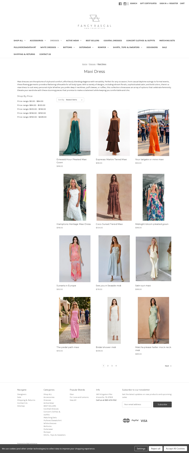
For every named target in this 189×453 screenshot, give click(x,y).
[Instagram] (125, 3)
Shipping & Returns (24, 54)
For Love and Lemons (79, 397)
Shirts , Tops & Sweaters (126, 47)
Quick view (72, 128)
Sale (164, 47)
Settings (141, 448)
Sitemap (21, 406)
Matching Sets (167, 40)
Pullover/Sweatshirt (25, 47)
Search (133, 3)
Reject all (155, 448)
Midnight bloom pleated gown (152, 224)
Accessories (36, 40)
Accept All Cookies (175, 448)
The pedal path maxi (68, 347)
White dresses (48, 47)
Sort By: (61, 100)
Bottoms (67, 47)
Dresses (54, 40)
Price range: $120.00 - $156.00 (31, 109)
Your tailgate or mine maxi (149, 159)
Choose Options (75, 137)
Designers (152, 47)
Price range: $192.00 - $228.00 (31, 117)
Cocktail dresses (113, 40)
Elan (72, 394)
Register (173, 3)
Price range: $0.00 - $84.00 (30, 101)
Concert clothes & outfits (140, 40)
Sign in (163, 3)
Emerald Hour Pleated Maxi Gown (71, 161)
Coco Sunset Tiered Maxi (109, 224)
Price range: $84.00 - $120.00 (31, 105)
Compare (73, 133)
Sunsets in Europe (66, 285)
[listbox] (75, 100)
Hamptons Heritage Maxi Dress (74, 224)
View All (73, 400)
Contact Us (45, 54)
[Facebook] (120, 3)
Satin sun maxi (143, 285)
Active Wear (72, 40)
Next (167, 366)
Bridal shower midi (106, 347)
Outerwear (85, 47)
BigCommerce (31, 443)
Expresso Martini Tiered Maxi (111, 159)
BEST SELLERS (92, 40)
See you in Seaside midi (108, 285)
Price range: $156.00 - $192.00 (31, 113)
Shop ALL (18, 40)
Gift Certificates (148, 3)
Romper (102, 47)
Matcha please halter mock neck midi (153, 349)
